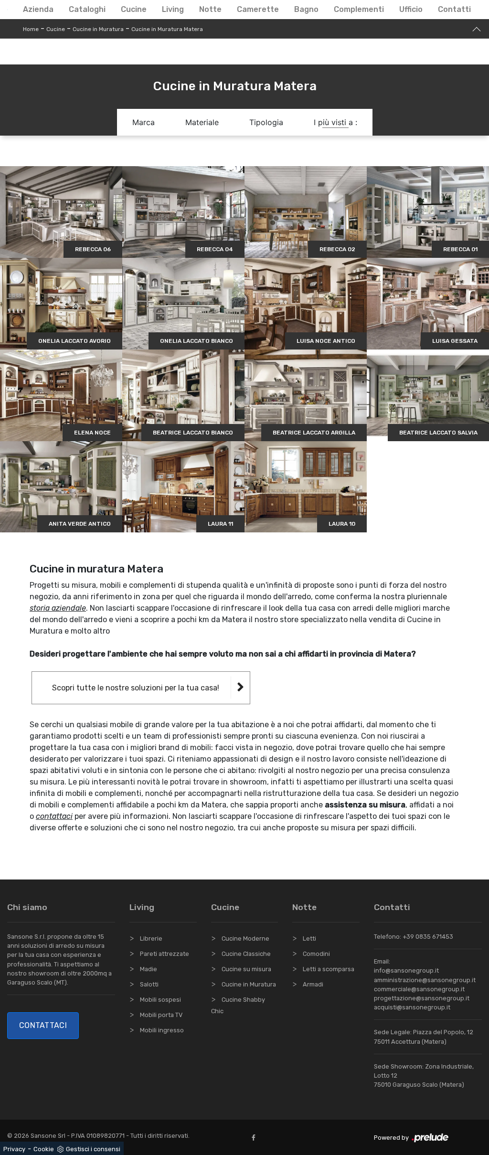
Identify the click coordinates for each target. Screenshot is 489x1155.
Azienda (38, 9)
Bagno (306, 9)
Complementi (359, 9)
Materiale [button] (202, 122)
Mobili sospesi (160, 999)
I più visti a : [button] (335, 122)
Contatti (454, 9)
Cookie (43, 1149)
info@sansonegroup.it (406, 970)
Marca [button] (143, 122)
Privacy (14, 1149)
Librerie (151, 938)
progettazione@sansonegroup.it (421, 998)
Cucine (134, 9)
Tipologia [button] (266, 122)
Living (173, 9)
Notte (210, 9)
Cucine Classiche (246, 953)
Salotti (149, 984)
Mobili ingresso (162, 1030)
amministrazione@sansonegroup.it (425, 980)
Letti (309, 938)
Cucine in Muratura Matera (167, 29)
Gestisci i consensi (93, 1149)
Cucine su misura (246, 969)
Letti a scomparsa (328, 969)
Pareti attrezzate (164, 953)
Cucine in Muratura (98, 29)
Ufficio (411, 9)
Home (31, 29)
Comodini (316, 953)
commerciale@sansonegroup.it (419, 989)
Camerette (258, 9)
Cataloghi (87, 9)
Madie (148, 969)
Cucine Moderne (245, 938)
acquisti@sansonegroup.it (412, 1007)
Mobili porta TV (161, 1014)
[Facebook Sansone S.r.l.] (255, 1137)
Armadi (313, 984)
